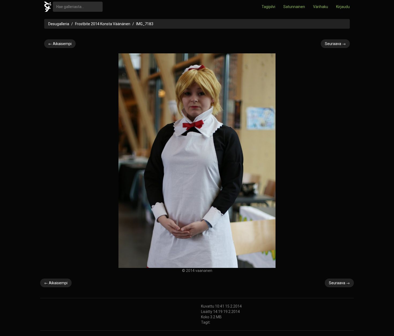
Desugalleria (58, 24)
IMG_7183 (144, 24)
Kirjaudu (343, 7)
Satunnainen (294, 7)
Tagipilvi (268, 7)
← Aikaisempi (60, 44)
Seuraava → (335, 44)
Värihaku (320, 7)
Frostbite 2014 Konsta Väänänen (102, 24)
